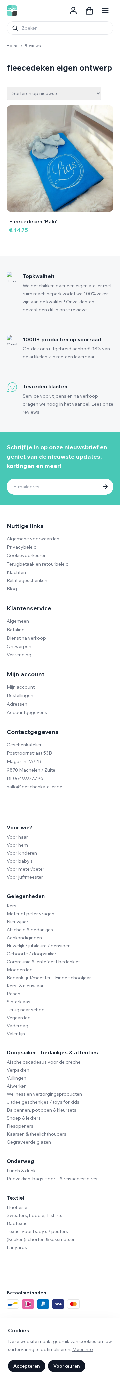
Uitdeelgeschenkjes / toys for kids (43, 1102)
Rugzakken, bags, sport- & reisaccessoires (52, 1179)
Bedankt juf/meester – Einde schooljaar (49, 978)
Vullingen (16, 1078)
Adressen (17, 704)
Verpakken (18, 1070)
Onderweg (20, 1161)
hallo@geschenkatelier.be (34, 787)
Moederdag (20, 970)
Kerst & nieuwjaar (25, 986)
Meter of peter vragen (30, 914)
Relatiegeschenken (27, 580)
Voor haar (17, 837)
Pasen (13, 994)
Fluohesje (17, 1207)
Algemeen (18, 621)
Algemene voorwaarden (33, 539)
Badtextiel (18, 1223)
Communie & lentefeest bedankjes (44, 962)
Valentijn (16, 1033)
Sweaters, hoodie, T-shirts (34, 1215)
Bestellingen (20, 695)
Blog (12, 589)
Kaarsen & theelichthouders (36, 1134)
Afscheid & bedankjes (30, 930)
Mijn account (21, 687)
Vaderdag (17, 1026)
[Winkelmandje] (89, 11)
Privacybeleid (22, 547)
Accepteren (26, 1366)
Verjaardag (19, 1018)
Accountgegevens (27, 712)
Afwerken (17, 1086)
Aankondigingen (24, 938)
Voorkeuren (66, 1366)
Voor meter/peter (25, 869)
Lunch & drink (21, 1171)
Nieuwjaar (17, 922)
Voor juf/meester (25, 877)
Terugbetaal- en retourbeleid (38, 564)
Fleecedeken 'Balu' (33, 221)
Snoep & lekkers (24, 1118)
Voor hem (17, 845)
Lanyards (17, 1247)
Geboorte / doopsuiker (31, 954)
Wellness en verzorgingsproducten (44, 1094)
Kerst (12, 906)
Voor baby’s (20, 861)
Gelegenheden (26, 896)
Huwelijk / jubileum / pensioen (39, 946)
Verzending (19, 655)
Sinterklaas (18, 1002)
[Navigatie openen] (105, 11)
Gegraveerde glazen (29, 1142)
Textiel (15, 1197)
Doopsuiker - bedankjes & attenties (52, 1052)
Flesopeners (20, 1126)
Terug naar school (26, 1010)
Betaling (16, 630)
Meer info (82, 1349)
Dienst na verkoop (26, 638)
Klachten (16, 572)
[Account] (73, 11)
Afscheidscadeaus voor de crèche (44, 1062)
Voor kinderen (22, 853)
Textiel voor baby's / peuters (37, 1231)
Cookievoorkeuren (27, 555)
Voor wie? (19, 827)
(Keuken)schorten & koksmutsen (41, 1239)
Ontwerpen (19, 646)
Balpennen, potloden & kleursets (41, 1110)
